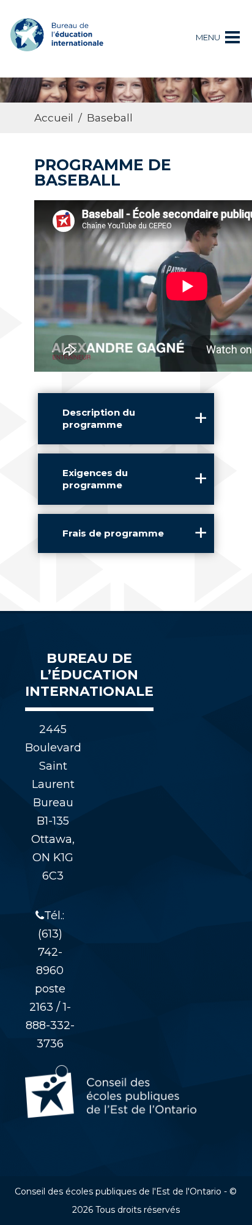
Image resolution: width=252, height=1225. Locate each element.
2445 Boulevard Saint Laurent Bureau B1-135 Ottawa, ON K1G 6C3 (53, 803)
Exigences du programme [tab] (95, 479)
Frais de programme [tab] (113, 533)
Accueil (53, 118)
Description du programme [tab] (98, 418)
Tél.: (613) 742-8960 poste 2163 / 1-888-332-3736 (50, 979)
